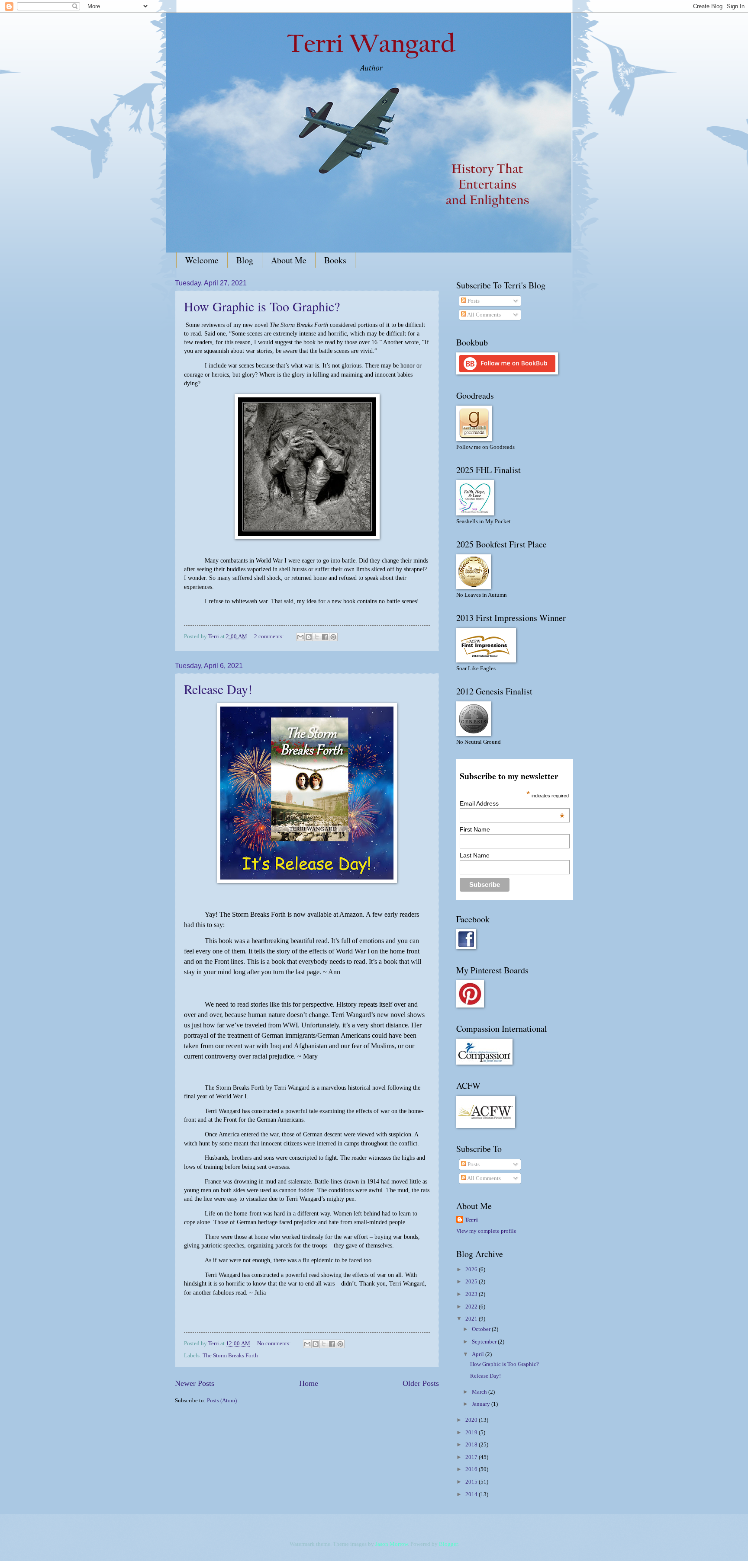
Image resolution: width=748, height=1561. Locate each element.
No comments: (274, 1343)
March (480, 1392)
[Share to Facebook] (325, 637)
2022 (472, 1307)
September (485, 1342)
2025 (472, 1282)
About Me (288, 260)
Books (335, 260)
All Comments (483, 315)
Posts (473, 301)
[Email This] (300, 637)
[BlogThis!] (308, 637)
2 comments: (269, 636)
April (478, 1354)
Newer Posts (194, 1383)
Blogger (448, 1544)
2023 (472, 1294)
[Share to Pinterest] (333, 637)
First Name (475, 829)
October (482, 1329)
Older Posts (421, 1383)
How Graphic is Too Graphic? (262, 306)
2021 (472, 1319)
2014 (472, 1494)
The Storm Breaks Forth (230, 1356)
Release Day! (218, 688)
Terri (471, 1220)
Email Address (512, 803)
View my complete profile (486, 1231)
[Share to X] (317, 637)
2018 (472, 1445)
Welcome (202, 260)
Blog (244, 260)
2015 (472, 1482)
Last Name (475, 855)
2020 (472, 1420)
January (481, 1404)
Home (308, 1383)
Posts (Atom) (222, 1401)
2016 (472, 1469)
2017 (472, 1457)
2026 (472, 1270)
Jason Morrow (391, 1544)
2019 (472, 1433)
